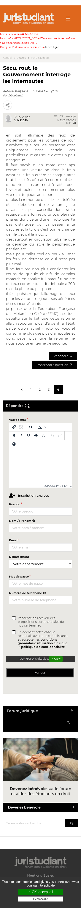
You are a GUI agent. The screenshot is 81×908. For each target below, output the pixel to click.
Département (19, 556)
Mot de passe (19, 576)
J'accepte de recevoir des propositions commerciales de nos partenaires (41, 621)
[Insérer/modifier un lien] (13, 427)
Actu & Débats (40, 58)
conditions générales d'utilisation (37, 641)
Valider (40, 673)
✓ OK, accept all (40, 892)
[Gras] (13, 435)
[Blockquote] (30, 427)
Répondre (61, 356)
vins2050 (21, 120)
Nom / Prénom (20, 520)
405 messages (66, 116)
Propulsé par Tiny (55, 485)
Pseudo (14, 504)
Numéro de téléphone (26, 593)
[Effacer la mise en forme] (43, 435)
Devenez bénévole (24, 807)
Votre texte (17, 419)
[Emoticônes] (13, 444)
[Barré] (36, 435)
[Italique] (21, 435)
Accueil (7, 58)
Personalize (40, 899)
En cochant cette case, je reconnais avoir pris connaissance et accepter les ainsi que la (43, 639)
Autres (21, 58)
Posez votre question (53, 365)
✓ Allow (55, 658)
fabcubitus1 (15, 95)
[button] (41, 427)
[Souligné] (28, 435)
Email (13, 540)
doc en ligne (51, 47)
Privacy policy (40, 903)
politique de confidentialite (43, 647)
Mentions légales (40, 875)
